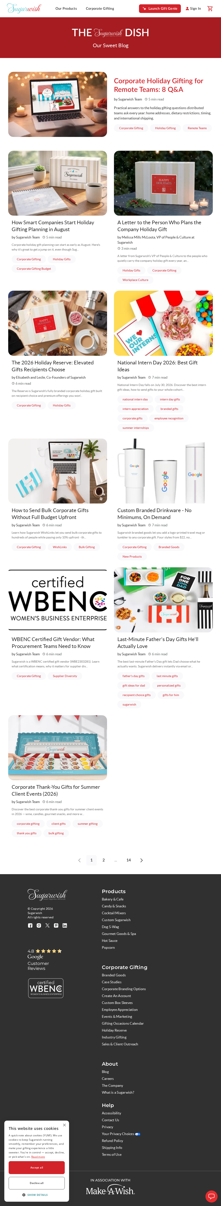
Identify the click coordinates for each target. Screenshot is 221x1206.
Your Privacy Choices (118, 1134)
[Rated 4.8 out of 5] (49, 951)
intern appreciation (138, 409)
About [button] (110, 1064)
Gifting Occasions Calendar (123, 1023)
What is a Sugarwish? (118, 1092)
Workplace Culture (138, 280)
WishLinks (62, 547)
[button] (37, 1194)
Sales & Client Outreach (120, 1044)
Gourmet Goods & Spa (119, 934)
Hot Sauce (109, 941)
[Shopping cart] (209, 8)
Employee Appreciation (120, 1010)
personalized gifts (171, 685)
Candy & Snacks (114, 906)
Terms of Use (112, 1154)
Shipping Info (112, 1148)
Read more (38, 1157)
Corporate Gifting (100, 8)
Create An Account (116, 996)
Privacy (107, 1127)
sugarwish (132, 704)
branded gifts (172, 409)
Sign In (195, 8)
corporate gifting (31, 823)
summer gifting (90, 823)
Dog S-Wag (110, 927)
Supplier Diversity (67, 676)
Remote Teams (200, 128)
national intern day (138, 399)
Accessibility (111, 1113)
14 (128, 860)
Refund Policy (112, 1141)
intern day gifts (172, 399)
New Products (135, 556)
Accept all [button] (36, 1167)
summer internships (138, 428)
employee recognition (172, 418)
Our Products (66, 8)
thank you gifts (29, 833)
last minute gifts (170, 676)
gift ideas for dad (136, 685)
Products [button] (114, 891)
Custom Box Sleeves (117, 1003)
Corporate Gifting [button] (124, 967)
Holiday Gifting (168, 128)
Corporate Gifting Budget (36, 268)
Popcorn (108, 947)
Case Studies (112, 982)
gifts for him (173, 695)
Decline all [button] (36, 1183)
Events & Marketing (117, 1016)
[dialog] (36, 1161)
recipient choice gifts (139, 695)
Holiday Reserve (114, 1030)
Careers (108, 1079)
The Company (112, 1085)
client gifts (61, 823)
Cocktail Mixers (114, 913)
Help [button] (108, 1105)
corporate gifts (135, 418)
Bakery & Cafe (112, 899)
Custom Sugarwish (116, 920)
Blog (105, 1072)
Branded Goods (172, 547)
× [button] (64, 1125)
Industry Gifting (114, 1037)
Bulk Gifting (89, 547)
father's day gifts (136, 676)
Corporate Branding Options (124, 989)
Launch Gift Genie (162, 8)
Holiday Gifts (64, 259)
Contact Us (110, 1120)
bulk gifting (59, 833)
